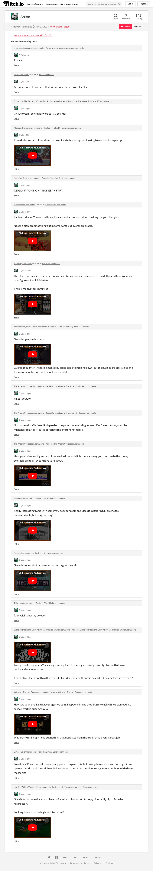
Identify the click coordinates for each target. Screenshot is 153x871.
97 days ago (25, 54)
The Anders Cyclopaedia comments (29, 386)
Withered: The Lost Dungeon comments (31, 692)
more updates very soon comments (29, 48)
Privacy (97, 863)
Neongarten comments (24, 553)
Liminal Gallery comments (25, 752)
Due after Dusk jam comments (27, 178)
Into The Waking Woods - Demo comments (32, 787)
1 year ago (24, 81)
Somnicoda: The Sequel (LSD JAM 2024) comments (36, 101)
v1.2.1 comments (21, 74)
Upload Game (71, 3)
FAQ (76, 857)
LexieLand (59, 386)
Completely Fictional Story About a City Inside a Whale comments (42, 630)
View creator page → (61, 26)
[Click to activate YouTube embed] (32, 155)
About (66, 857)
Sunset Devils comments (24, 204)
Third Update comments (24, 603)
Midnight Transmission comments (28, 128)
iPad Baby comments (23, 263)
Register (143, 3)
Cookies (109, 863)
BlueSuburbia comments (24, 498)
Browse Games (35, 3)
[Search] (119, 3)
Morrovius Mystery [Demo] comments (30, 326)
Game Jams (52, 3)
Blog (85, 857)
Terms (86, 863)
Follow (127, 26)
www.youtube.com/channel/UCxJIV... (33, 35)
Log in (130, 3)
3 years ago (25, 758)
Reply (16, 65)
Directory (74, 863)
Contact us (99, 857)
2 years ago (25, 211)
